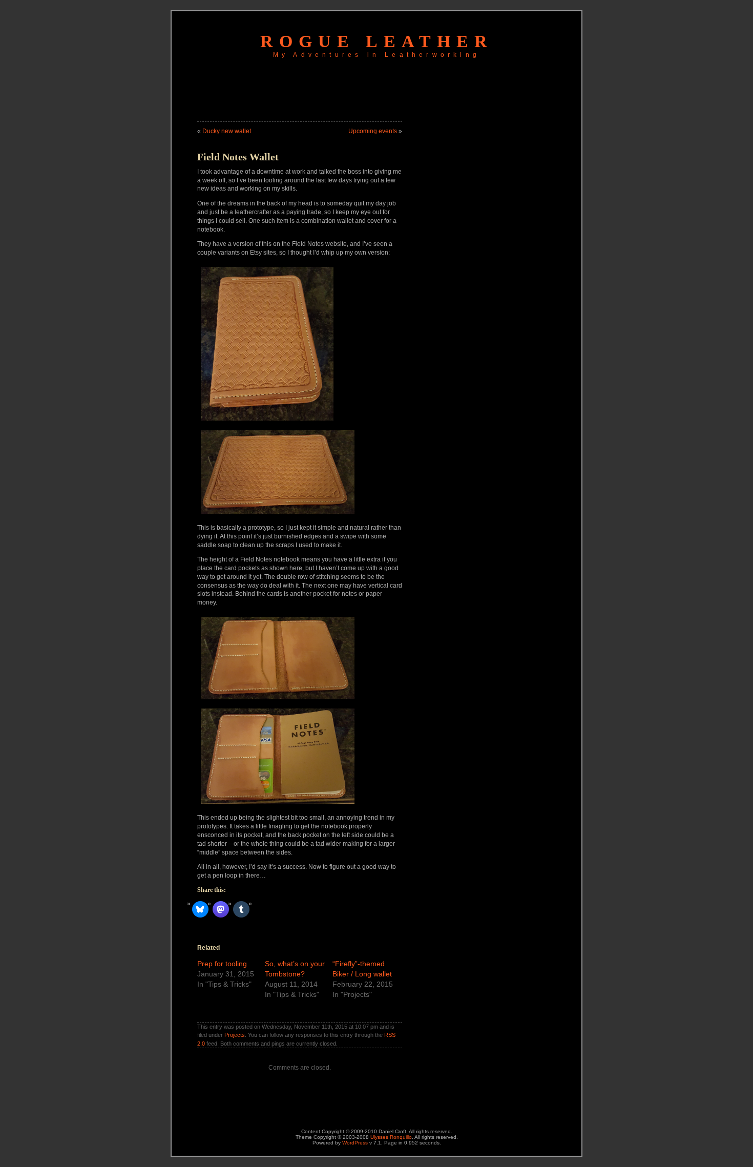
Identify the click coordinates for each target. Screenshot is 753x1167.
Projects (234, 1035)
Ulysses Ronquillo (391, 1137)
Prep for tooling (222, 964)
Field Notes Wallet (238, 156)
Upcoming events (372, 131)
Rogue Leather (376, 41)
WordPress (355, 1142)
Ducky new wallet (226, 131)
